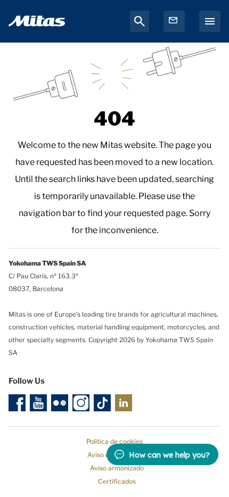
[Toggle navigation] (209, 21)
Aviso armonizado (117, 468)
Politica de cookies (114, 441)
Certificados (117, 481)
